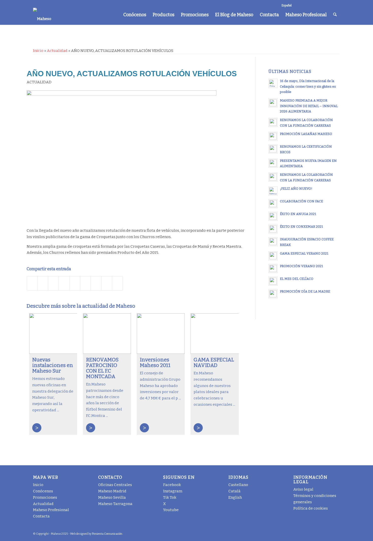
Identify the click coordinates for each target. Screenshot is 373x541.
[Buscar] (335, 15)
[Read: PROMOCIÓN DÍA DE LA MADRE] (273, 293)
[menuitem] (134, 15)
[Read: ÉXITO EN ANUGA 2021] (273, 216)
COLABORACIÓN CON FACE (301, 201)
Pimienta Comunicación (107, 533)
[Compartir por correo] (117, 283)
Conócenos (43, 491)
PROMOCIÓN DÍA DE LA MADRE (305, 291)
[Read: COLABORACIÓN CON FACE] (273, 203)
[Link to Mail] (336, 4)
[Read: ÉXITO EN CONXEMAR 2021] (273, 229)
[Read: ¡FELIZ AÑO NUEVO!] (273, 191)
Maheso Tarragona (115, 503)
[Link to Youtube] (328, 4)
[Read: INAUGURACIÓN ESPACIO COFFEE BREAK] (273, 241)
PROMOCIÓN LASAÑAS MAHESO (306, 134)
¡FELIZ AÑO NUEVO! (296, 188)
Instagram (172, 491)
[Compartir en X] (43, 283)
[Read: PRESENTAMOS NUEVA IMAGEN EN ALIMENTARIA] (273, 163)
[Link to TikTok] (313, 4)
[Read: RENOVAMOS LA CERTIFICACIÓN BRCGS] (273, 148)
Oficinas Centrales (115, 484)
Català (234, 491)
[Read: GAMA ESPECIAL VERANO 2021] (273, 255)
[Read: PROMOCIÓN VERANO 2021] (273, 268)
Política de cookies (310, 508)
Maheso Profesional (51, 510)
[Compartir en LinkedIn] (75, 283)
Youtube (171, 510)
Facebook (172, 484)
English (235, 497)
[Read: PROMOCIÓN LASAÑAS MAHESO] (273, 136)
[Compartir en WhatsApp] (53, 283)
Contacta (41, 516)
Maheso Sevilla (112, 497)
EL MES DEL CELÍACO (296, 279)
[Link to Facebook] (298, 4)
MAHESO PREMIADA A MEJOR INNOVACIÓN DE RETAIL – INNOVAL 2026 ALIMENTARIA (309, 106)
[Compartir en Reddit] (106, 283)
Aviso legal (303, 489)
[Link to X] (321, 4)
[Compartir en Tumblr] (85, 283)
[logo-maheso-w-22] (42, 14)
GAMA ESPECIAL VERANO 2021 (304, 253)
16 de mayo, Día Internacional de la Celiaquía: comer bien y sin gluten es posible (308, 86)
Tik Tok (169, 497)
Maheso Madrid (112, 491)
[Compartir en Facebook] (32, 283)
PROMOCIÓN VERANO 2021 (301, 266)
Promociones (45, 497)
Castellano (238, 484)
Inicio (38, 50)
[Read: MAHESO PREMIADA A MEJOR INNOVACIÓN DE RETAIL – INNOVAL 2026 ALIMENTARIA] (273, 102)
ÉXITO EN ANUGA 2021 (298, 214)
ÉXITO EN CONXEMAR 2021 (301, 226)
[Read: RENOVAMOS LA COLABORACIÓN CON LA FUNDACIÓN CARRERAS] (273, 122)
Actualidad (57, 50)
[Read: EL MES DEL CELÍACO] (273, 281)
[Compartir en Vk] (96, 283)
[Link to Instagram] (305, 4)
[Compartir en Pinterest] (64, 283)
